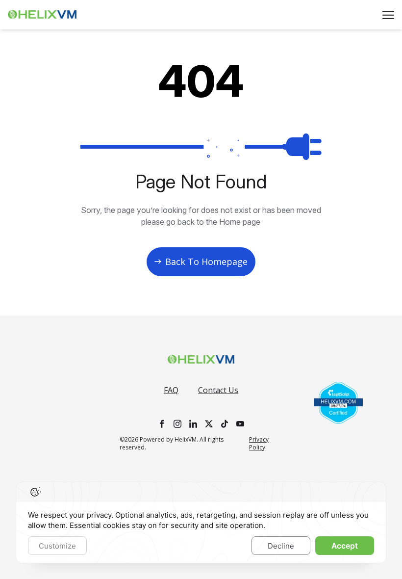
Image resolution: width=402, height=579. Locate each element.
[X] (209, 424)
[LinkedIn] (193, 424)
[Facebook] (162, 424)
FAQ (171, 390)
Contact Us (218, 390)
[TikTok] (224, 424)
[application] (201, 522)
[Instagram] (177, 424)
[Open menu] (388, 15)
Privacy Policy (259, 443)
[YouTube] (240, 424)
